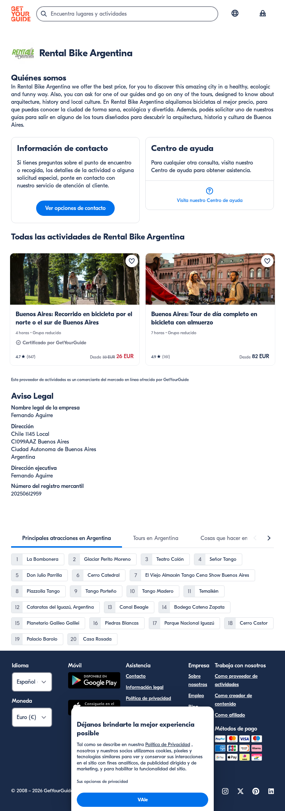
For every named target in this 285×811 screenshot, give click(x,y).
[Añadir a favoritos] (131, 261)
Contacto (136, 676)
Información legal (144, 687)
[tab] (66, 538)
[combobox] (127, 14)
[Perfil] (263, 14)
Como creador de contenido (233, 700)
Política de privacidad (148, 698)
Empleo (196, 696)
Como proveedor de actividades (236, 680)
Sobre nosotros (197, 680)
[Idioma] (235, 13)
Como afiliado (230, 715)
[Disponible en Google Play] (94, 681)
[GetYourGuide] (21, 14)
